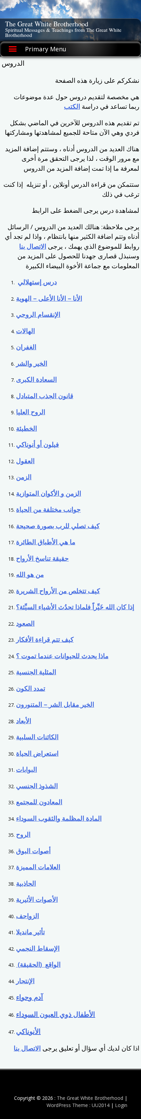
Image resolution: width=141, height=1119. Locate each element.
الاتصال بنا (32, 246)
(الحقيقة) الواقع (38, 964)
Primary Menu (45, 49)
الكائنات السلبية (37, 736)
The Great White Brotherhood (46, 23)
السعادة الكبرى (36, 379)
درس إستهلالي (37, 281)
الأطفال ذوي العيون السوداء (55, 1014)
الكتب (72, 106)
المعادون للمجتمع (39, 801)
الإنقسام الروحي (38, 314)
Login (121, 1105)
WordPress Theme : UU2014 (78, 1105)
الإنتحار (25, 980)
